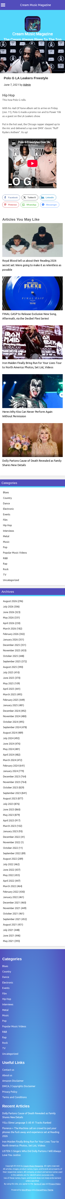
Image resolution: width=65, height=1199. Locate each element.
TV (4, 574)
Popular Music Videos (15, 552)
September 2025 (12, 661)
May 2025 (8, 683)
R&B (5, 558)
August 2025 (10, 667)
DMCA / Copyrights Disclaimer (18, 1086)
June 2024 (8, 743)
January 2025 (10, 705)
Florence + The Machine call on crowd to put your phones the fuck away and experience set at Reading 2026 (30, 1132)
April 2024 (8, 754)
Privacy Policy (9, 1091)
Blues (6, 492)
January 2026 (10, 639)
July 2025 (8, 672)
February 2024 (11, 765)
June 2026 (8, 612)
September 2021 (12, 919)
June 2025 (8, 677)
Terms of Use (39, 1184)
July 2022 (8, 864)
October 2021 (10, 913)
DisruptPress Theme (44, 1190)
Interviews (8, 530)
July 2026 (8, 606)
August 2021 (10, 924)
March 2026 (9, 628)
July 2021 (8, 930)
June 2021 (8, 935)
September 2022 (12, 853)
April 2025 (8, 688)
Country (7, 498)
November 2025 (11, 650)
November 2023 (11, 782)
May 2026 (8, 617)
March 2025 (9, 694)
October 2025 (10, 656)
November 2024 (11, 716)
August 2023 (10, 798)
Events (6, 514)
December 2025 (11, 645)
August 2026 (10, 601)
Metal (6, 536)
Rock (5, 569)
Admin (27, 84)
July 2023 (8, 804)
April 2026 (8, 623)
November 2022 (11, 842)
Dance (6, 503)
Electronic (8, 508)
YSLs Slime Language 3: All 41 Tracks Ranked (26, 1122)
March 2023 (9, 826)
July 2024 (8, 738)
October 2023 (10, 787)
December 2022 (11, 837)
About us (7, 1075)
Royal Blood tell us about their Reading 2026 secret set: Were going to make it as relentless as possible (31, 265)
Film (5, 519)
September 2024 (12, 727)
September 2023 (12, 793)
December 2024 (11, 710)
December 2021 (11, 902)
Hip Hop (8, 95)
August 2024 (10, 732)
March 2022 (9, 886)
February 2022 (11, 891)
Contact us (8, 1069)
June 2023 (8, 809)
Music (6, 541)
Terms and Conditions (14, 1097)
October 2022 (10, 848)
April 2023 (8, 820)
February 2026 (11, 634)
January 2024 (10, 771)
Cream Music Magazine (35, 5)
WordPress (26, 1190)
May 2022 (8, 875)
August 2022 (10, 858)
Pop (5, 547)
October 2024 (10, 721)
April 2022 (8, 880)
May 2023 (8, 815)
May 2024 (8, 749)
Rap (5, 563)
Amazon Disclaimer (13, 1080)
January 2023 (10, 831)
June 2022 (8, 869)
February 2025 (11, 699)
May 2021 (8, 941)
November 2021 (11, 908)
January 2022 (10, 897)
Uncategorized (11, 580)
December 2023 (11, 776)
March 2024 (9, 760)
